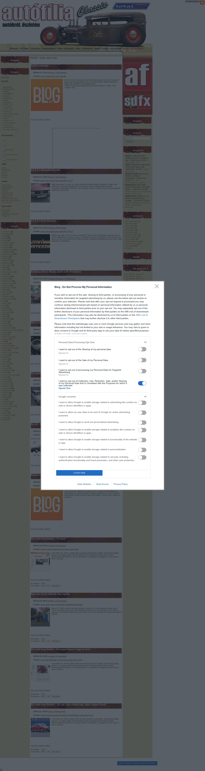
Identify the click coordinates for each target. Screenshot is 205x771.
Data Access (102, 484)
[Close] (158, 287)
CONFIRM (79, 473)
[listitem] (102, 342)
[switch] (142, 349)
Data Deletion (84, 484)
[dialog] (102, 385)
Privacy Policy (121, 484)
